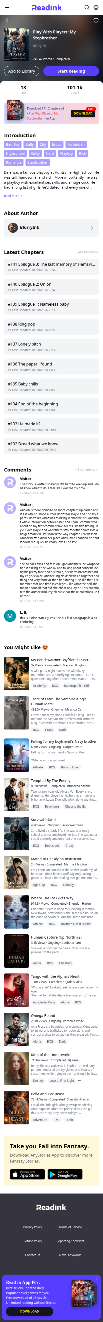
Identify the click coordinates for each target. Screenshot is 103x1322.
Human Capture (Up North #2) (56, 937)
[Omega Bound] (16, 1029)
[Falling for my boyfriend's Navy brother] (16, 755)
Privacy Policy (32, 1227)
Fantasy (68, 885)
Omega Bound (43, 1015)
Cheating (65, 963)
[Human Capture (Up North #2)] (16, 950)
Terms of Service (70, 1227)
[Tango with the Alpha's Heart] (16, 990)
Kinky (35, 153)
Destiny (38, 1081)
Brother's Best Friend (75, 924)
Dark (62, 730)
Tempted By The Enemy (50, 780)
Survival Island (43, 819)
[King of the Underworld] (16, 1068)
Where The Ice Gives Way (52, 898)
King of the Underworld (50, 1054)
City (43, 144)
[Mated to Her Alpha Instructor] (16, 872)
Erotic (57, 144)
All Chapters (86, 252)
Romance (14, 162)
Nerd (50, 153)
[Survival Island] (16, 833)
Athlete (38, 767)
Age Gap (39, 885)
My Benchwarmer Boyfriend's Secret (61, 659)
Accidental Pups (44, 1002)
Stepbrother (38, 162)
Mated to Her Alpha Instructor (56, 858)
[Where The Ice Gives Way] (16, 911)
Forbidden (76, 144)
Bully (30, 144)
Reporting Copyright (70, 1241)
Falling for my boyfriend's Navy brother (64, 741)
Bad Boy (13, 144)
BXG (55, 686)
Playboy (66, 153)
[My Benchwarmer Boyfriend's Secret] (16, 673)
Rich (82, 153)
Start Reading (71, 71)
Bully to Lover (70, 767)
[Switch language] (96, 7)
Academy (39, 686)
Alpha (37, 963)
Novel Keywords (70, 1255)
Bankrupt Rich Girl (76, 686)
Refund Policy (33, 1241)
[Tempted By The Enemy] (16, 794)
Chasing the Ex (75, 806)
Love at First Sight (62, 1081)
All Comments (85, 470)
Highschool (15, 153)
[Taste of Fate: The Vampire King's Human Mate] (16, 712)
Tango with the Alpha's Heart (55, 976)
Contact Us (32, 1255)
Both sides (52, 845)
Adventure (40, 1120)
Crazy (49, 730)
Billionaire (52, 806)
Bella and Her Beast (47, 1093)
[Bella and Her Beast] (16, 1107)
